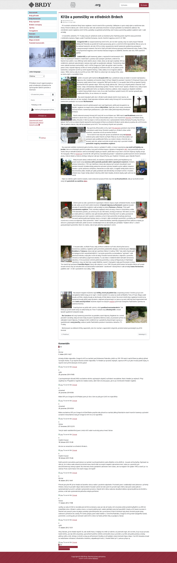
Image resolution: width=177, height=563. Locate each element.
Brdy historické (34, 19)
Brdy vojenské (34, 22)
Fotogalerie (33, 31)
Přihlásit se (42, 116)
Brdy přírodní (34, 16)
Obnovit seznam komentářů (68, 547)
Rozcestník (33, 13)
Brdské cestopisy (35, 25)
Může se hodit (34, 37)
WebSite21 (95, 558)
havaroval (79, 154)
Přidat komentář (64, 549)
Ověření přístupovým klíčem (44, 110)
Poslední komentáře (36, 43)
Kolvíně (128, 135)
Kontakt (32, 34)
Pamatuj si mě (36, 105)
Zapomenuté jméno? (36, 123)
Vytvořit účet (33, 125)
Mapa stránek (34, 40)
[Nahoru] (174, 560)
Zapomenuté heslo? (36, 120)
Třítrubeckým (116, 128)
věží (125, 149)
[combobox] (129, 5)
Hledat (144, 5)
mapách (112, 302)
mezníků (128, 118)
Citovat (74, 367)
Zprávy (31, 28)
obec (85, 181)
